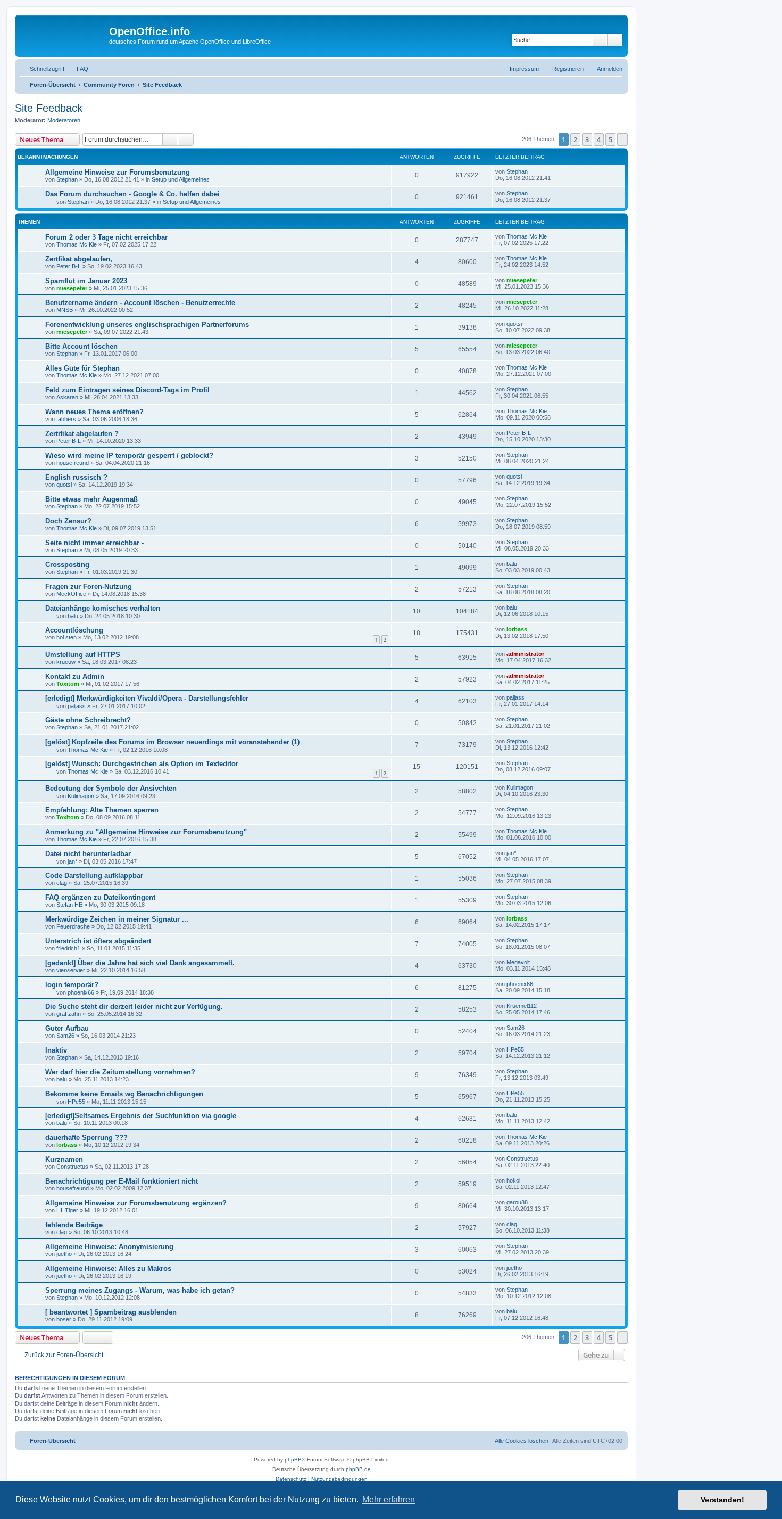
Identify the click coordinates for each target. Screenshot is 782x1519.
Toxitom (67, 683)
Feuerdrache (73, 926)
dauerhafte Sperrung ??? (86, 1138)
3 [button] (587, 139)
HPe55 (515, 1049)
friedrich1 (68, 948)
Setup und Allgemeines (181, 179)
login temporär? (71, 985)
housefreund (72, 462)
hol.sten (66, 637)
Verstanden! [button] (722, 1500)
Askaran (67, 397)
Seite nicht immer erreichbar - (94, 543)
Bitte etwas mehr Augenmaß (91, 499)
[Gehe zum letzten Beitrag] (532, 171)
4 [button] (599, 139)
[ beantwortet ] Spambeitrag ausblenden (111, 1312)
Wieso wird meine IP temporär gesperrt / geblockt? (129, 455)
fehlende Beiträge (74, 1225)
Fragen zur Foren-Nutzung (88, 586)
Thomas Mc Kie (76, 244)
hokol (513, 1180)
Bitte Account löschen (81, 346)
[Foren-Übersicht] (63, 35)
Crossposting (67, 565)
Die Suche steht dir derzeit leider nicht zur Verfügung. (134, 1007)
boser (63, 1319)
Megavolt (518, 962)
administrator (525, 654)
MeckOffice (71, 593)
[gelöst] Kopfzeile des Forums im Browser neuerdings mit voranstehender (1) (172, 742)
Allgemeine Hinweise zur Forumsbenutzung (117, 172)
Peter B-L (68, 266)
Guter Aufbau (67, 1028)
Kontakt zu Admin (74, 676)
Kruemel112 (521, 1006)
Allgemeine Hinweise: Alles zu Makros (108, 1268)
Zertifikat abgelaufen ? (82, 434)
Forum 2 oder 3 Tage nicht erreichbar (106, 237)
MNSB (64, 310)
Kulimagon (81, 796)
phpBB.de (358, 1469)
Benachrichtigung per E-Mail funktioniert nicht (121, 1181)
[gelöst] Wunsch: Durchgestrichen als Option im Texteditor (141, 764)
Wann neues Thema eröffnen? (94, 412)
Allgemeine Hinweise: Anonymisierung (109, 1247)
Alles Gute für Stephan (82, 368)
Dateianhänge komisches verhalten (102, 608)
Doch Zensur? (68, 521)
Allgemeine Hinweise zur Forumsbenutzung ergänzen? (136, 1203)
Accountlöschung (74, 630)
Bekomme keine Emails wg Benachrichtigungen (124, 1094)
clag (61, 883)
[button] (622, 139)
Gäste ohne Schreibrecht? (88, 720)
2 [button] (575, 139)
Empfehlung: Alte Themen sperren (102, 810)
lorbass (516, 629)
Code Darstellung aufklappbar (94, 876)
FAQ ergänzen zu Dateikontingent (100, 897)
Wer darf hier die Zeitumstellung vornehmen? (120, 1072)
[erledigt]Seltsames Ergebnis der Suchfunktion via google (140, 1116)
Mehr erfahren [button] (388, 1499)
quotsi (514, 324)
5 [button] (610, 139)
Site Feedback (48, 108)
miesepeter (71, 288)
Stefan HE (69, 904)
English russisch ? (76, 477)
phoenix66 (81, 992)
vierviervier (70, 970)
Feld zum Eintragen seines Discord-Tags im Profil (127, 390)
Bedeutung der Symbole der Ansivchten (111, 788)
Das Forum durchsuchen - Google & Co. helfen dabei (132, 194)
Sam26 (65, 1035)
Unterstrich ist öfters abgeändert (98, 941)
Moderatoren (63, 120)
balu (511, 564)
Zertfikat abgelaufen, (78, 259)
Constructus (72, 1166)
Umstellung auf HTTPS (82, 655)
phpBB (293, 1460)
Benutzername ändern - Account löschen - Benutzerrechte (140, 303)
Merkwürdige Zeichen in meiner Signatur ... (116, 919)
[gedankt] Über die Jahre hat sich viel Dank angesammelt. (140, 963)
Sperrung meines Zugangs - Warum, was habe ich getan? (140, 1290)
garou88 (517, 1202)
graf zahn (68, 1014)
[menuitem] (77, 68)
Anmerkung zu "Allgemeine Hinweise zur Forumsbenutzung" (146, 832)
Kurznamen (64, 1159)
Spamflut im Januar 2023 (86, 281)
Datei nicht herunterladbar (88, 854)
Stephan (67, 179)
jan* (72, 861)
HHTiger (67, 1210)
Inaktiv (56, 1050)
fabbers (66, 419)
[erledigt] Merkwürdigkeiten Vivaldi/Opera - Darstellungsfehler (146, 698)
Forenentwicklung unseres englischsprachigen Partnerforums (147, 325)
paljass (77, 706)
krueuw (66, 662)
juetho (64, 1254)
